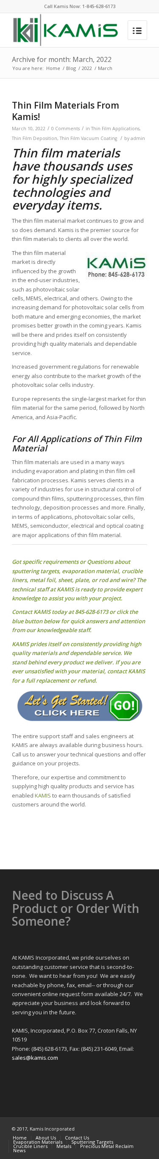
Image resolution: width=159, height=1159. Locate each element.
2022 (87, 68)
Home (53, 68)
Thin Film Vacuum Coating (88, 138)
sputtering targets (35, 571)
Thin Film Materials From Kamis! (65, 111)
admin (138, 138)
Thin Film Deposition (34, 138)
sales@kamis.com (35, 1057)
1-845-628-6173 (98, 6)
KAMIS (43, 795)
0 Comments (65, 129)
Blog (71, 68)
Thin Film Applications (115, 129)
